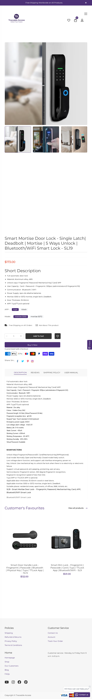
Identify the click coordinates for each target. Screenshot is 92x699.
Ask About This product (49, 325)
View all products (76, 508)
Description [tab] (20, 372)
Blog (7, 670)
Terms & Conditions (13, 645)
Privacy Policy (11, 641)
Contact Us (53, 633)
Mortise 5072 (36, 316)
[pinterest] (28, 361)
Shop (7, 662)
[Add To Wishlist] (58, 336)
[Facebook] (17, 361)
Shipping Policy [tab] (51, 372)
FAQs (7, 674)
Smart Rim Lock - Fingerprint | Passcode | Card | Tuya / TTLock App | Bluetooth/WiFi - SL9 (67, 568)
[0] (75, 21)
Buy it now (32, 345)
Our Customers (11, 666)
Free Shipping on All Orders (20, 325)
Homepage (10, 658)
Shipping (9, 633)
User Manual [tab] (71, 372)
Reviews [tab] (35, 372)
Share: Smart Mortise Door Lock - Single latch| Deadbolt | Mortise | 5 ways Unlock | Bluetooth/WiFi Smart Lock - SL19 (10, 360)
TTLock (23, 309)
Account (51, 637)
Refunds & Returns (13, 637)
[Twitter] (22, 361)
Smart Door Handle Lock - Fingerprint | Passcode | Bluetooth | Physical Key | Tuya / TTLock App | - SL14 (24, 569)
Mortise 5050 (20, 316)
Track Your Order (55, 641)
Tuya (15, 309)
